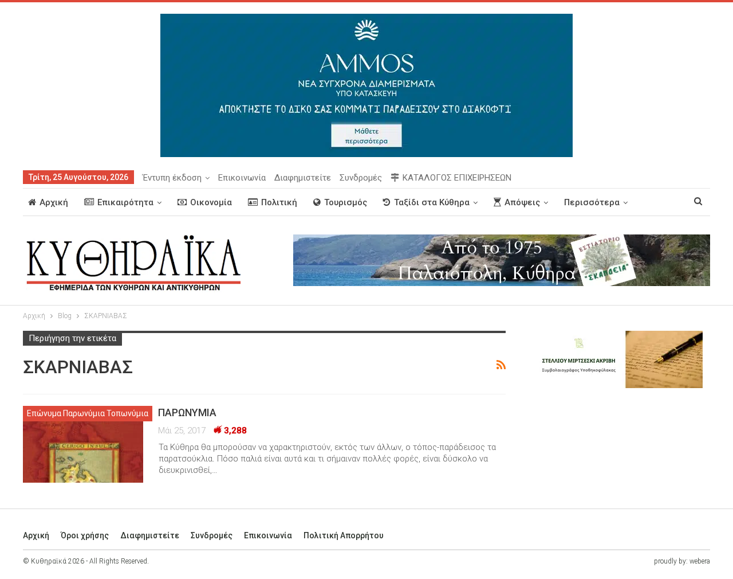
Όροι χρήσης (85, 535)
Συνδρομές (361, 178)
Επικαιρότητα (125, 202)
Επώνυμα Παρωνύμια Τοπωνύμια (87, 413)
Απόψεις (522, 202)
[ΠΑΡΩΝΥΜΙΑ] (83, 444)
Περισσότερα (592, 202)
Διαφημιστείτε (302, 178)
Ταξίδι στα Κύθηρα (432, 202)
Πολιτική (279, 202)
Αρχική (54, 202)
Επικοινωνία (242, 178)
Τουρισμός (345, 202)
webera (699, 561)
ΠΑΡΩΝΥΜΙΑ (187, 412)
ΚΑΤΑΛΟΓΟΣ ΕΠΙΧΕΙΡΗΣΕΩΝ (457, 178)
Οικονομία (211, 202)
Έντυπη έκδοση (172, 178)
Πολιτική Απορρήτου (344, 535)
